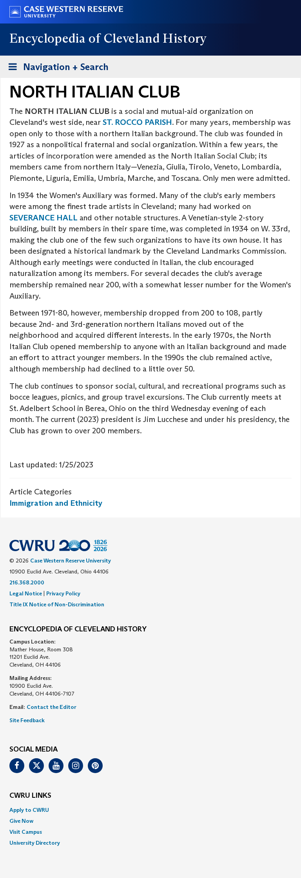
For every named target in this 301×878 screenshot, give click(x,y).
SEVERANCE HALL (43, 217)
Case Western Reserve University (70, 560)
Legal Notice (25, 593)
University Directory (34, 842)
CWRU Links (30, 796)
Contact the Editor (51, 706)
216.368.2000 (26, 582)
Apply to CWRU (29, 809)
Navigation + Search (56, 69)
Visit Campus (25, 831)
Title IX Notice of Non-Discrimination (56, 604)
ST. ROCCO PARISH (137, 122)
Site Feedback (27, 720)
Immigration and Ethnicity (55, 503)
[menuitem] (150, 809)
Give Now (21, 820)
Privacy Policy (63, 593)
